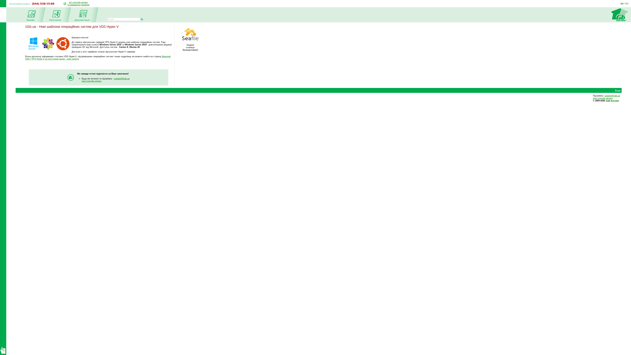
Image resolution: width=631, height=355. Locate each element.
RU (626, 3)
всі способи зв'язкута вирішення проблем (78, 3)
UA (621, 3)
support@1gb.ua (121, 78)
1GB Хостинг (612, 100)
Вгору (618, 90)
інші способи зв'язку (92, 81)
